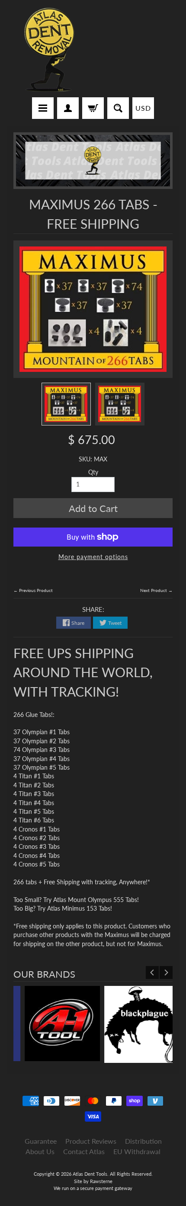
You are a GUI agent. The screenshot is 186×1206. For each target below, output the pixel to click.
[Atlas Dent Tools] (50, 50)
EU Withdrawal (136, 1151)
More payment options (93, 556)
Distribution (143, 1141)
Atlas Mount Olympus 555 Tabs (95, 899)
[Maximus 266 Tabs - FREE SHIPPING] (66, 404)
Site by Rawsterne (93, 1181)
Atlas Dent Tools (90, 1174)
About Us (40, 1151)
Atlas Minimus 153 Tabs (78, 908)
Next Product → (156, 590)
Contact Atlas (84, 1151)
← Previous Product (33, 590)
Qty (93, 472)
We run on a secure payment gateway (93, 1188)
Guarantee (41, 1141)
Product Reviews (90, 1141)
